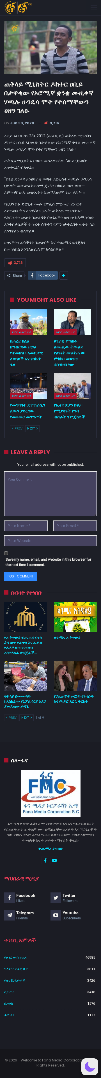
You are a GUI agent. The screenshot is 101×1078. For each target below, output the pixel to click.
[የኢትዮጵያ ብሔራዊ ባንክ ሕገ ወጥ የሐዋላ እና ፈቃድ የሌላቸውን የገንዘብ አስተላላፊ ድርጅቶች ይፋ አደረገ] (25, 617)
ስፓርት (9, 992)
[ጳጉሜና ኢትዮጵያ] (75, 617)
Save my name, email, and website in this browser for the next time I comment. (48, 562)
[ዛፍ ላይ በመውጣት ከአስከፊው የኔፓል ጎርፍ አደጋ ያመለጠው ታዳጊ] (25, 676)
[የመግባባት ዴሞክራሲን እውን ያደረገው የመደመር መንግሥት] (28, 386)
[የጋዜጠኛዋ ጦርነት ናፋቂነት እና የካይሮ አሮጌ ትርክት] (75, 676)
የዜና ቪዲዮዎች (15, 980)
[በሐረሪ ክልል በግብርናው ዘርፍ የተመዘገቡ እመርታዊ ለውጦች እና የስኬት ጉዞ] (28, 322)
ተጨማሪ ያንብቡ (50, 848)
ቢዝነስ (8, 1003)
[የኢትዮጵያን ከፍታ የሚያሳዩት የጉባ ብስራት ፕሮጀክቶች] (72, 386)
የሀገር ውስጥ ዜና (21, 332)
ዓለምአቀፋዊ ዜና (15, 969)
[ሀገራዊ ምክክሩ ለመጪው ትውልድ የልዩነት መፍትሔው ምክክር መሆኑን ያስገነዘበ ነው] (72, 322)
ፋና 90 (8, 1015)
